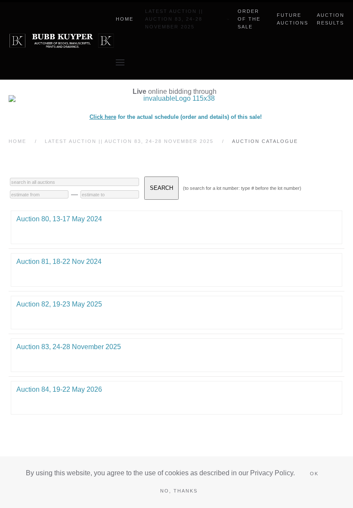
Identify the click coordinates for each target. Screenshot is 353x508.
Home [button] (124, 19)
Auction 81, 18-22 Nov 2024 (59, 261)
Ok (314, 473)
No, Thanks (179, 490)
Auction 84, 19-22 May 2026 (59, 389)
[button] (120, 62)
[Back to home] (62, 41)
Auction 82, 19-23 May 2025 (59, 304)
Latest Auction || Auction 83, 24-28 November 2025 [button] (174, 19)
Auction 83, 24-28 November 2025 (68, 346)
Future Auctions (292, 18)
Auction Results (330, 18)
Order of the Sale (249, 19)
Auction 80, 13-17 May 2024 (59, 219)
